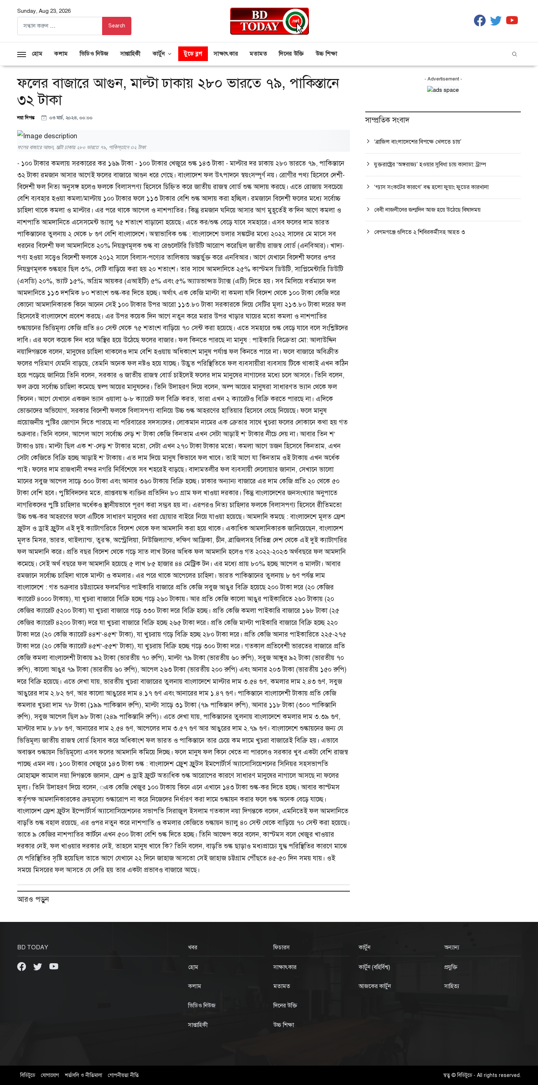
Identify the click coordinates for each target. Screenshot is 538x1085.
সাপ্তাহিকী (130, 53)
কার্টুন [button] (159, 53)
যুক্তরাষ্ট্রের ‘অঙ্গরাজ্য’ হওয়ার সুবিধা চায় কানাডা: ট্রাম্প (430, 164)
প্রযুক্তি (450, 967)
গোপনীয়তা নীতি (123, 1075)
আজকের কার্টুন (375, 986)
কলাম (61, 53)
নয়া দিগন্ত (26, 117)
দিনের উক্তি (291, 53)
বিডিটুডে (27, 1075)
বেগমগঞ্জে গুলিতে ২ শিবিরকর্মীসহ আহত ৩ (419, 232)
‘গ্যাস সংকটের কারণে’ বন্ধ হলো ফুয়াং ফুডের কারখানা (431, 187)
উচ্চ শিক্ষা (326, 53)
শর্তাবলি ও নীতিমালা (83, 1075)
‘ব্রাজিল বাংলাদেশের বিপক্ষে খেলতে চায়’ (418, 142)
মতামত (258, 53)
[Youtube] (53, 966)
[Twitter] (38, 966)
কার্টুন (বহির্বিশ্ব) (374, 967)
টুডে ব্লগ (193, 53)
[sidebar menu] (21, 54)
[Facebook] (22, 966)
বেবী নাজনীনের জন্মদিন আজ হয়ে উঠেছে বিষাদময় (427, 210)
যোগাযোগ (50, 1075)
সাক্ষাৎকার (226, 53)
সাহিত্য (451, 986)
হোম (37, 53)
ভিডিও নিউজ (94, 53)
